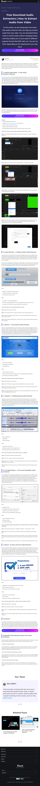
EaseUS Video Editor (6, 77)
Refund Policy (15, 777)
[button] (21, 704)
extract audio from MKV (12, 123)
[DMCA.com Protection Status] (22, 778)
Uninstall (11, 777)
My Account (28, 777)
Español (4, 11)
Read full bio (7, 698)
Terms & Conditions (20, 777)
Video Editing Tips (13, 8)
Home (4, 8)
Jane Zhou (7, 58)
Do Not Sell (25, 777)
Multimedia (10, 1)
